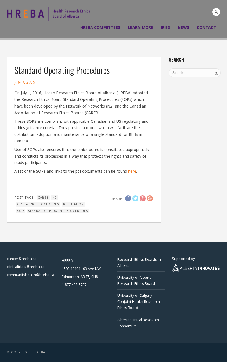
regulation (73, 204)
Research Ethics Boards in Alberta (139, 262)
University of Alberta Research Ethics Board (136, 280)
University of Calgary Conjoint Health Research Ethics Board (138, 301)
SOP (20, 211)
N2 (54, 198)
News (183, 27)
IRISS (165, 27)
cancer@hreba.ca (22, 258)
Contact (206, 27)
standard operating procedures (58, 211)
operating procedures (38, 204)
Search (216, 12)
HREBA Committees (100, 27)
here (132, 171)
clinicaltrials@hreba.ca (26, 266)
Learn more (140, 27)
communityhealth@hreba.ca (30, 274)
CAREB (43, 198)
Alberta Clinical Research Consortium (138, 322)
